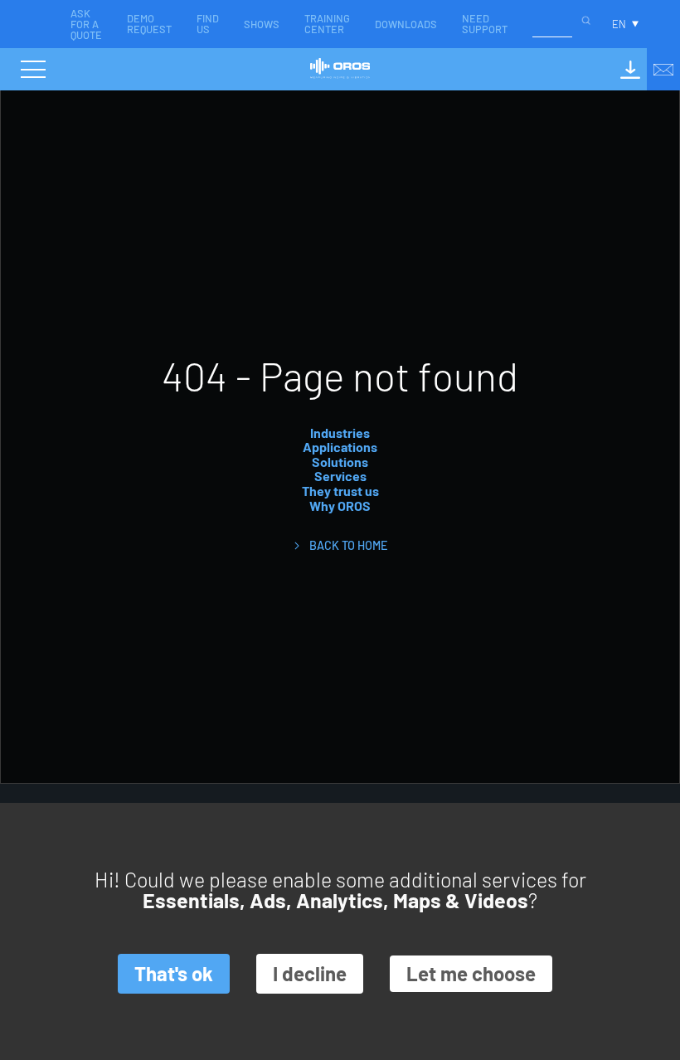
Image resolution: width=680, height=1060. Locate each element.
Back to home (348, 545)
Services (340, 476)
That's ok (173, 973)
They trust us (340, 490)
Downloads (406, 24)
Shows (261, 24)
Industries (340, 432)
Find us (208, 24)
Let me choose (471, 973)
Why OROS (340, 505)
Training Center (327, 24)
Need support (485, 24)
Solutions (340, 461)
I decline (310, 973)
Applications (340, 447)
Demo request (149, 24)
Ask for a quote (86, 24)
